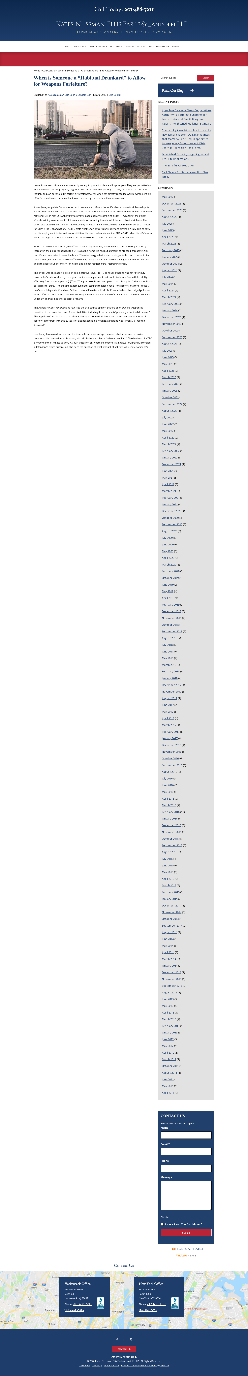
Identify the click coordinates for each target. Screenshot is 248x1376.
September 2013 (172, 985)
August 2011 (169, 1072)
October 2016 (170, 758)
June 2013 (168, 999)
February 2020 (171, 571)
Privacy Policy (111, 1365)
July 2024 (167, 277)
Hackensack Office (74, 1310)
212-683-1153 (156, 1304)
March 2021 (169, 491)
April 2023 (168, 370)
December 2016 (171, 745)
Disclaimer (165, 1217)
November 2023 (171, 323)
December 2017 (171, 685)
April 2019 (168, 598)
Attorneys (79, 47)
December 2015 (171, 825)
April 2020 (168, 557)
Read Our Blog (176, 90)
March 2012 (169, 1059)
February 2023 (171, 384)
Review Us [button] (124, 1349)
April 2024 (168, 290)
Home (68, 47)
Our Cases (115, 47)
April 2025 (168, 237)
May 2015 (167, 872)
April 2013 (168, 1012)
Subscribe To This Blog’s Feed (189, 1249)
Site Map (97, 1365)
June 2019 (168, 584)
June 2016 (168, 785)
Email (165, 1144)
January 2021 (170, 504)
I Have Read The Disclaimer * (183, 1224)
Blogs (129, 47)
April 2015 (168, 879)
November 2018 (171, 618)
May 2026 (167, 196)
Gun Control (115, 95)
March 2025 (169, 243)
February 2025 (171, 250)
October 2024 (170, 263)
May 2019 (167, 591)
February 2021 (171, 497)
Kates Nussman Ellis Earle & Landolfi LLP (69, 95)
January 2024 (170, 310)
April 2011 (168, 1092)
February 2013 (171, 1026)
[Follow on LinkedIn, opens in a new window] (124, 1339)
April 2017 (168, 718)
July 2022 (167, 417)
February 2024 (171, 304)
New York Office (148, 1310)
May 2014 (167, 945)
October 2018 (170, 624)
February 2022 (171, 451)
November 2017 (171, 691)
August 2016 (169, 771)
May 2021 (167, 477)
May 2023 (167, 364)
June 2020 (168, 544)
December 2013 (171, 972)
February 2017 (171, 731)
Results (141, 47)
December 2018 (171, 611)
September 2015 (172, 845)
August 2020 (169, 531)
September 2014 (172, 925)
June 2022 (168, 424)
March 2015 (169, 885)
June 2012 (168, 1039)
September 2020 (172, 524)
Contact (176, 47)
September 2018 (172, 631)
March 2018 (169, 665)
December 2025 (171, 203)
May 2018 (167, 658)
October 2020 (170, 517)
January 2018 (170, 678)
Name (164, 1127)
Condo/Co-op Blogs (157, 47)
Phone (165, 1160)
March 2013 (169, 1019)
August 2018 (169, 638)
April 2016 (168, 798)
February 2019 (171, 604)
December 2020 (171, 511)
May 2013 (167, 1005)
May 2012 (167, 1046)
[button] (245, 1362)
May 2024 (167, 283)
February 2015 (171, 892)
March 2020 (169, 564)
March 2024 (169, 297)
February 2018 (171, 671)
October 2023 (170, 330)
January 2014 (170, 965)
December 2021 (171, 464)
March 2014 (169, 959)
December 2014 (171, 905)
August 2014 (169, 932)
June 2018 (168, 651)
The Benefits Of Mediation (178, 165)
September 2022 (172, 404)
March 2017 (169, 725)
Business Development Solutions (139, 1365)
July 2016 (167, 778)
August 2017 (169, 698)
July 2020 (167, 537)
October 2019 (170, 578)
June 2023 (168, 357)
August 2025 (169, 217)
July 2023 (167, 350)
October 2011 (170, 1066)
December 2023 (171, 317)
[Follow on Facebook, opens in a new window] (117, 1339)
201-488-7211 (139, 9)
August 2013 (169, 992)
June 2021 (168, 471)
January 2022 (170, 457)
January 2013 (170, 1032)
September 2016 (172, 765)
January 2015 (170, 899)
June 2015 (168, 865)
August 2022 (169, 410)
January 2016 (170, 818)
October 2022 (170, 397)
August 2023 (169, 344)
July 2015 (167, 858)
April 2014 (168, 952)
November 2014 (171, 912)
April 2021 (168, 484)
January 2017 (170, 738)
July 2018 (167, 644)
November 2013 (171, 979)
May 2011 (167, 1086)
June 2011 (168, 1079)
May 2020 (167, 551)
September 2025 (172, 210)
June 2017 (168, 705)
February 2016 (171, 812)
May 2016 (167, 792)
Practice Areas (97, 47)
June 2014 (168, 939)
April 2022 (168, 437)
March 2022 (169, 444)
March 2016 (169, 805)
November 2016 (171, 751)
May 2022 (167, 431)
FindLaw (164, 1365)
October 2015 (170, 838)
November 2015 (171, 832)
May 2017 (167, 711)
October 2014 (170, 919)
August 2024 (169, 270)
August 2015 (169, 852)
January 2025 (170, 257)
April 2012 (168, 1052)
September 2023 (172, 337)
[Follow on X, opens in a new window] (131, 1339)
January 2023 (170, 390)
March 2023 (169, 377)
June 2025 (168, 230)
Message (166, 1177)
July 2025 (167, 223)
